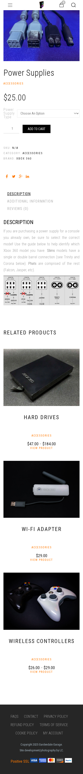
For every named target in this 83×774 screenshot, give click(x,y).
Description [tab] (19, 194)
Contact (31, 716)
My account (53, 733)
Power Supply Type (9, 113)
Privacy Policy (56, 716)
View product (41, 448)
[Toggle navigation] (10, 5)
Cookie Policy (26, 733)
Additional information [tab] (30, 201)
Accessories (13, 83)
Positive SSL (20, 761)
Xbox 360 (24, 158)
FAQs (14, 716)
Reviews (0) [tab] (17, 208)
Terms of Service (53, 725)
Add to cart (36, 129)
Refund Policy (22, 725)
